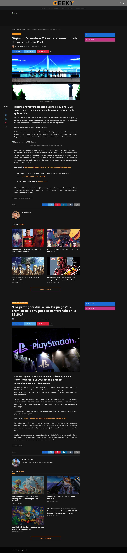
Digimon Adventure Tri (25, 198)
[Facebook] (6, 111)
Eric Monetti (21, 46)
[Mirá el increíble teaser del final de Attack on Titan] (28, 266)
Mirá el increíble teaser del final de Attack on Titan (26, 279)
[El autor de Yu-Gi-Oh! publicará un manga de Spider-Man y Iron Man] (63, 266)
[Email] (6, 127)
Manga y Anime (16, 34)
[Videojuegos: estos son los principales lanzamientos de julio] (28, 238)
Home (43, 8)
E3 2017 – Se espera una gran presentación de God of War (45, 418)
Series (70, 8)
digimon (15, 198)
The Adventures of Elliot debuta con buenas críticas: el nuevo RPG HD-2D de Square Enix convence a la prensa (63, 511)
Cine (63, 8)
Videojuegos (53, 8)
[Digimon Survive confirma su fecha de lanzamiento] (63, 238)
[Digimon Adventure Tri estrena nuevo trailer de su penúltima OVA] (46, 77)
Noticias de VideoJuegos (19, 302)
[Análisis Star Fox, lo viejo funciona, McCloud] (63, 485)
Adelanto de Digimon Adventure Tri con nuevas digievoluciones (47, 167)
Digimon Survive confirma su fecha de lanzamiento (62, 250)
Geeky (25, 550)
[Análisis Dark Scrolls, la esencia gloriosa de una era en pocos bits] (28, 515)
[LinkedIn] (6, 119)
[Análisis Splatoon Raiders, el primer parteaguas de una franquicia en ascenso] (28, 485)
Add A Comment (45, 289)
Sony (20, 445)
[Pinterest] (6, 123)
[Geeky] (63, 3)
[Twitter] (6, 115)
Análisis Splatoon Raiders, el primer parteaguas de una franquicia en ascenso (26, 499)
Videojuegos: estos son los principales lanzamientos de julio (27, 250)
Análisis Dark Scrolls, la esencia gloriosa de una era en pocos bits (28, 528)
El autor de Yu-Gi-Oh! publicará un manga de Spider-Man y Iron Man (61, 279)
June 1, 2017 (42, 181)
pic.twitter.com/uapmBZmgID (33, 176)
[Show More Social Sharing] (51, 51)
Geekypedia (80, 8)
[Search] (123, 3)
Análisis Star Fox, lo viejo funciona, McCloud (61, 498)
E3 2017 (15, 445)
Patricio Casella (22, 319)
